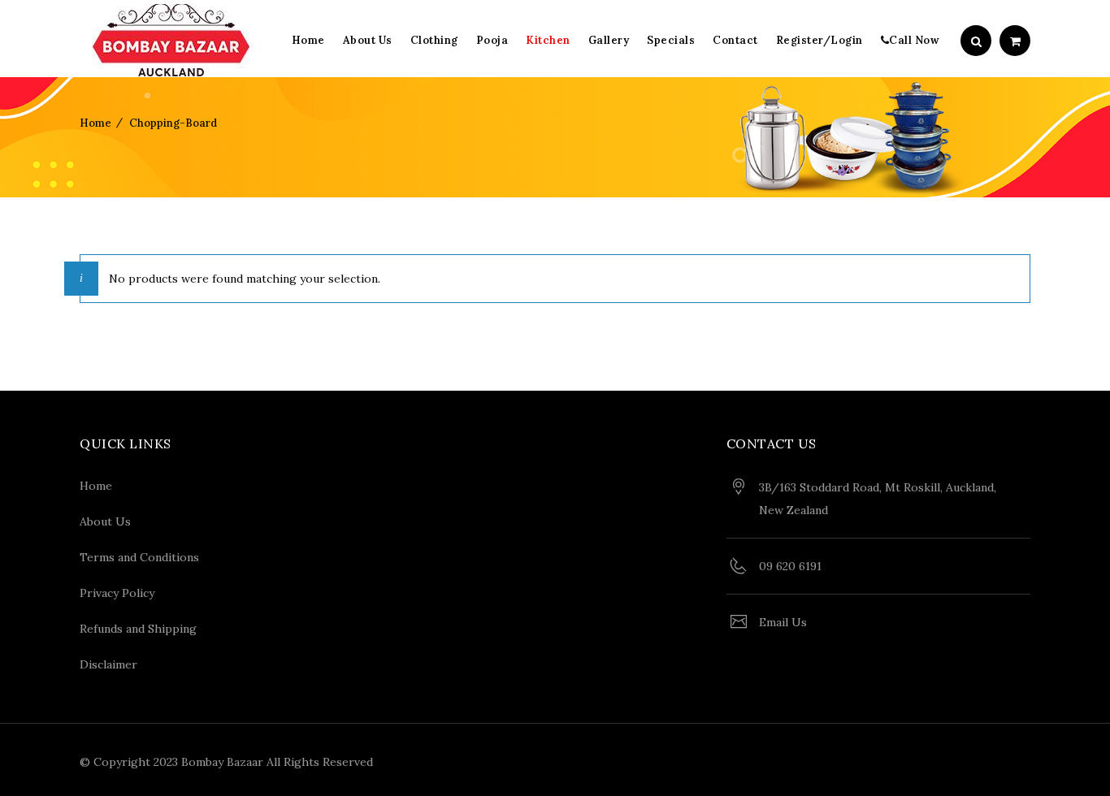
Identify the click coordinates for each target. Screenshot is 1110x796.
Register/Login (819, 40)
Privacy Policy (117, 593)
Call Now (914, 40)
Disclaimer (108, 664)
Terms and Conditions (139, 557)
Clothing (434, 40)
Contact (735, 40)
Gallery (609, 40)
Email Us (783, 622)
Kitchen (548, 40)
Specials (671, 40)
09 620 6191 (790, 566)
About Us (367, 40)
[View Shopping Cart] (1014, 41)
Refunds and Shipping (138, 628)
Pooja (492, 40)
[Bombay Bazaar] (171, 40)
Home (308, 40)
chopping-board (173, 123)
